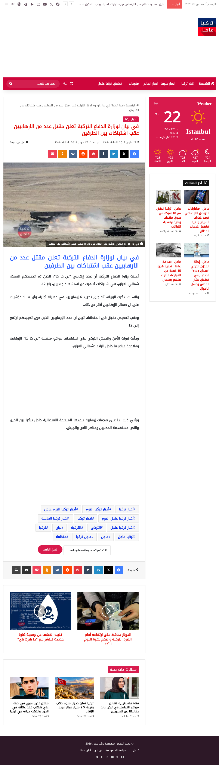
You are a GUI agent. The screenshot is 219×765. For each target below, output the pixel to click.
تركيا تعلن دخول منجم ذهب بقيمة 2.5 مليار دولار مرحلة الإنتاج (75, 707)
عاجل (104, 536)
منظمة (61, 536)
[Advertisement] (73, 43)
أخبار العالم (151, 84)
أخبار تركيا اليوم (97, 509)
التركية (76, 527)
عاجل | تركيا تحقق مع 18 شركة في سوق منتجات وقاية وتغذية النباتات (168, 217)
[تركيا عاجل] (207, 27)
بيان (58, 527)
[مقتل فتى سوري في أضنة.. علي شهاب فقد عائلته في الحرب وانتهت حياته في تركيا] (29, 688)
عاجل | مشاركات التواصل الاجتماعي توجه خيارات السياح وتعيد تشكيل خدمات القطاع (197, 220)
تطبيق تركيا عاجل (110, 84)
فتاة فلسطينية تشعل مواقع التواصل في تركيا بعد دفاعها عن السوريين (120, 707)
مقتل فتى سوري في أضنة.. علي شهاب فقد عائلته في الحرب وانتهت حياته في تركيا (29, 707)
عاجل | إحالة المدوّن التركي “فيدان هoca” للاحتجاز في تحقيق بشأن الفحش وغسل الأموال (200, 275)
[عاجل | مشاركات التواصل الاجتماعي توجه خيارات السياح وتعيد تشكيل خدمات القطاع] (196, 197)
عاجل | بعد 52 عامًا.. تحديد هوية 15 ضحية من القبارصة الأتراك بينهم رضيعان (169, 271)
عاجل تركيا (84, 536)
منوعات (134, 84)
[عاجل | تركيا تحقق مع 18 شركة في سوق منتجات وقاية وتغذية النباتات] (168, 197)
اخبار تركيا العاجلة (54, 518)
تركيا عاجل (126, 536)
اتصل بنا (134, 750)
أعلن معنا (85, 750)
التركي (96, 527)
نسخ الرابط (50, 549)
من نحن (98, 750)
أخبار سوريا (168, 84)
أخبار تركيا (187, 84)
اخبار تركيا (84, 518)
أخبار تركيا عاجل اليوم (118, 518)
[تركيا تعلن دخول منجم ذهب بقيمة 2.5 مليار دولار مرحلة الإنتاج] (74, 688)
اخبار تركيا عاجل (122, 527)
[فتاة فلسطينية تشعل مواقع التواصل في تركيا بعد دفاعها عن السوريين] (119, 688)
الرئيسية (205, 84)
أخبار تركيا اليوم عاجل (60, 509)
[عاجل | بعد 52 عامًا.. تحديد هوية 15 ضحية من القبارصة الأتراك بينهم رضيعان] (168, 250)
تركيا (42, 527)
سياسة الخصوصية (116, 750)
